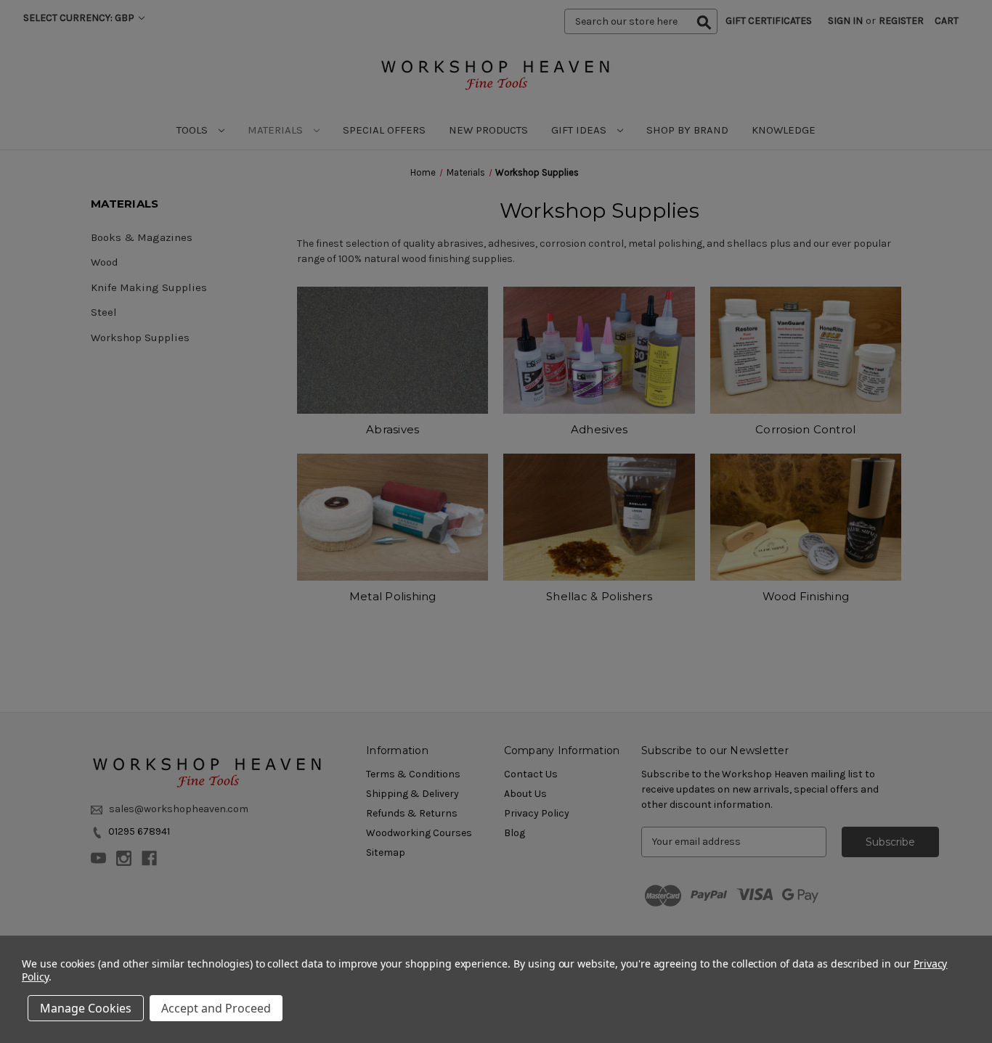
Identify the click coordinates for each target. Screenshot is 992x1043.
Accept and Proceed (216, 1008)
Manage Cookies (85, 1008)
